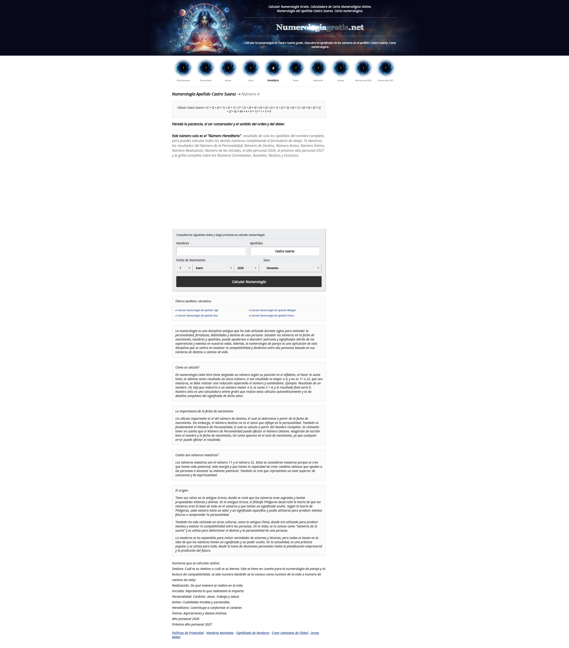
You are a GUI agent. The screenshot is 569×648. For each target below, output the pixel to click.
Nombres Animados (220, 633)
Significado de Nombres (252, 633)
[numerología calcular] (320, 34)
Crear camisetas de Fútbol (290, 633)
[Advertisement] (209, 193)
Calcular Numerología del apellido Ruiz (197, 315)
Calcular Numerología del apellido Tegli (197, 310)
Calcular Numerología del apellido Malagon (273, 310)
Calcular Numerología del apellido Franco (272, 315)
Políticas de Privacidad (188, 633)
